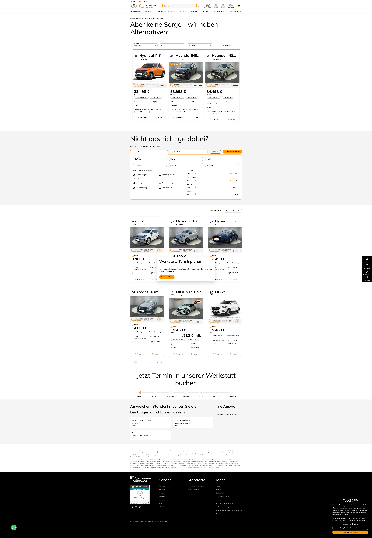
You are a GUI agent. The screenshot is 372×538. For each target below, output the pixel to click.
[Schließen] (212, 260)
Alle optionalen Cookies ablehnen (350, 528)
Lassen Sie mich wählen (350, 524)
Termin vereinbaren (167, 277)
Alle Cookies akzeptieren (350, 532)
